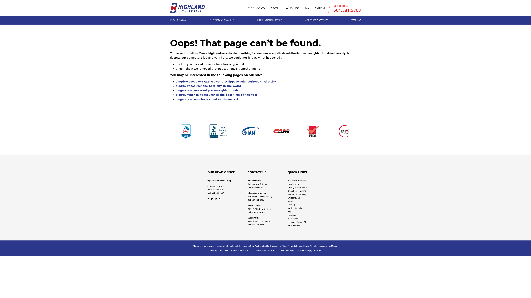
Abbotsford (325, 246)
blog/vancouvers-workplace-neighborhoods (207, 90)
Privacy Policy (243, 250)
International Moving (297, 194)
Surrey (306, 246)
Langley (246, 246)
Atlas (233, 250)
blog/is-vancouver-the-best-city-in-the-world (208, 86)
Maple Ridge (287, 246)
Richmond (298, 246)
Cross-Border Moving (297, 191)
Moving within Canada (297, 187)
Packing (291, 205)
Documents (224, 250)
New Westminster (257, 246)
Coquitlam (231, 246)
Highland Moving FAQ (297, 222)
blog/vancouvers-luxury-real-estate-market (207, 99)
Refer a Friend (294, 225)
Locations (292, 215)
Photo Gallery (294, 218)
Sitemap (213, 250)
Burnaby (222, 246)
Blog (290, 212)
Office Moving (294, 198)
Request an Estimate (297, 180)
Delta (239, 246)
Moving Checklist (295, 208)
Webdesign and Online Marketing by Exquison (301, 250)
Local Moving (293, 184)
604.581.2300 (347, 10)
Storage (291, 201)
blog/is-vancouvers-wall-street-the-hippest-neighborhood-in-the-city (226, 81)
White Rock (314, 246)
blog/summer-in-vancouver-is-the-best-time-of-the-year (216, 94)
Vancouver (213, 246)
